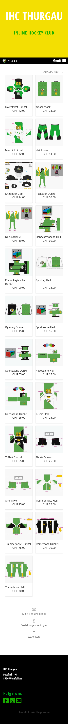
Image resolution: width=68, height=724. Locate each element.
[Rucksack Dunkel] (49, 175)
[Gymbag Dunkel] (19, 309)
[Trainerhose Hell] (19, 569)
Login (14, 60)
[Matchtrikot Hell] (19, 132)
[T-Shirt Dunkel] (19, 439)
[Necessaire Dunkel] (19, 396)
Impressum (43, 712)
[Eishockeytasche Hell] (49, 219)
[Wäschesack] (49, 89)
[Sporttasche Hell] (49, 309)
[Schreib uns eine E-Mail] (18, 701)
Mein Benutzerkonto (34, 613)
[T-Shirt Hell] (49, 396)
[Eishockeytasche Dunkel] (19, 262)
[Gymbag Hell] (49, 262)
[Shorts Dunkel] (49, 439)
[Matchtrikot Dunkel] (19, 89)
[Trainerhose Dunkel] (49, 526)
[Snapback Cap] (19, 175)
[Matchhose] (49, 132)
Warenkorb (34, 636)
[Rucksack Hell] (19, 219)
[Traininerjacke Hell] (49, 482)
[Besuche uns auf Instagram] (12, 701)
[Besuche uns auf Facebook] (6, 701)
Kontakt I (24, 712)
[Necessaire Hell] (49, 352)
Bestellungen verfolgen (34, 625)
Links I (33, 712)
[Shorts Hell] (19, 482)
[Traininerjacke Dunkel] (19, 526)
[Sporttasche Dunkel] (19, 352)
